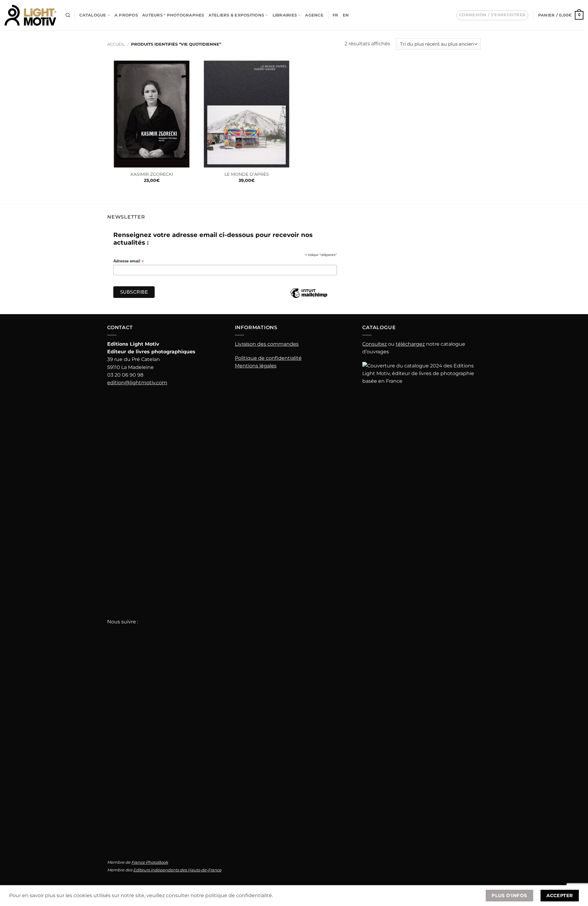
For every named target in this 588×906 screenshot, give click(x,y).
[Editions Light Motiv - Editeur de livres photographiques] (30, 15)
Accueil (116, 44)
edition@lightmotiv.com (137, 382)
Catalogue (92, 15)
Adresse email (128, 261)
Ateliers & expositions (236, 15)
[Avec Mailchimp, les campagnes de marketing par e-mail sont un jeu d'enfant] (309, 297)
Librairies (285, 15)
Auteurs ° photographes (173, 15)
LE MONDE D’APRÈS (246, 174)
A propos (126, 15)
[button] (492, 15)
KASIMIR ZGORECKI (151, 174)
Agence (314, 15)
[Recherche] (68, 15)
